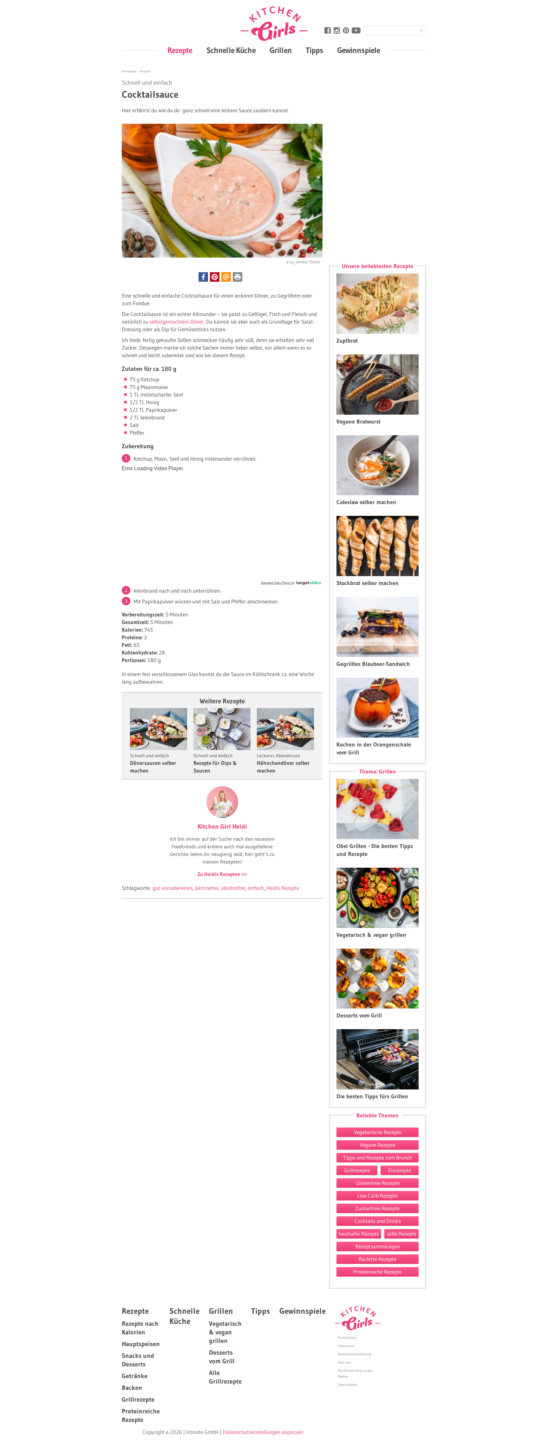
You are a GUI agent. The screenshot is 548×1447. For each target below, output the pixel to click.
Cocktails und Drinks (378, 1221)
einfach (256, 888)
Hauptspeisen (141, 1344)
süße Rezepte (401, 1233)
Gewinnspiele (358, 50)
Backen (132, 1387)
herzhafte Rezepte (359, 1233)
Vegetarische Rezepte (377, 1132)
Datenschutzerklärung (354, 1354)
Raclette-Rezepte (377, 1259)
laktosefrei (207, 888)
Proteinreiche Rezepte (377, 1271)
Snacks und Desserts (138, 1360)
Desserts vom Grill (222, 1357)
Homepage (129, 71)
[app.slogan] (358, 1318)
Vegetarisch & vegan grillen (225, 1332)
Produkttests (347, 1337)
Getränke (134, 1376)
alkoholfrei (233, 888)
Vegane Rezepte (377, 1144)
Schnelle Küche (231, 50)
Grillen (281, 50)
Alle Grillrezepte (225, 1377)
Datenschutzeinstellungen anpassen (263, 1432)
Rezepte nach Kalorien (140, 1328)
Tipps (314, 50)
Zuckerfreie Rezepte (378, 1208)
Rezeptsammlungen (378, 1246)
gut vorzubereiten (172, 888)
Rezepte (179, 50)
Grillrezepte (357, 1170)
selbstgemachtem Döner (176, 321)
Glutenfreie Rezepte (378, 1183)
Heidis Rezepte (282, 888)
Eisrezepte (399, 1170)
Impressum (346, 1346)
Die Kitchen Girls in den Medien (355, 1373)
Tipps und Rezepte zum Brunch (377, 1157)
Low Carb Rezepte (377, 1195)
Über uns (344, 1362)
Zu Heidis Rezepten (220, 874)
